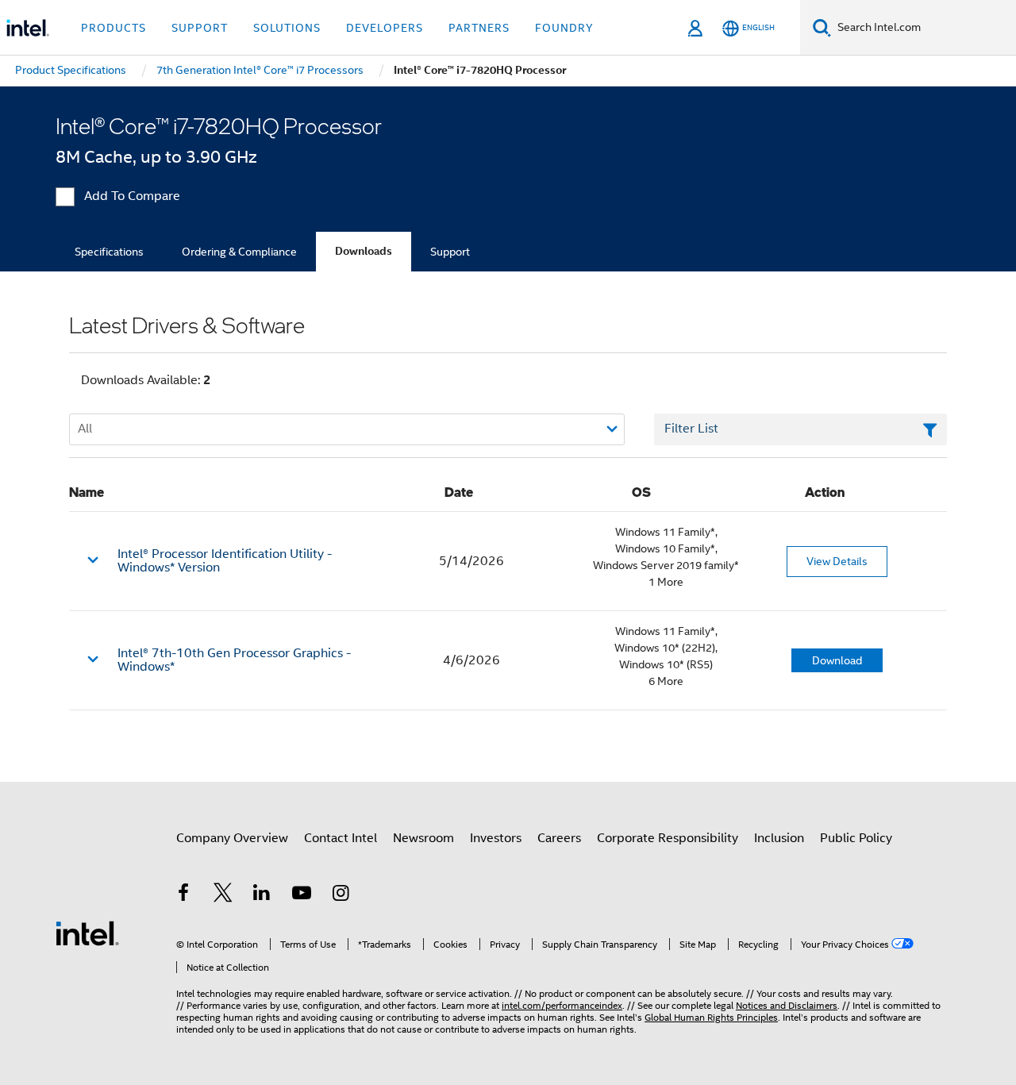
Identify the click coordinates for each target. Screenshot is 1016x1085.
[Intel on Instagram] (340, 895)
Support (450, 251)
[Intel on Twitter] (223, 895)
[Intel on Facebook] (183, 895)
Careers (559, 838)
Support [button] (199, 28)
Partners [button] (479, 28)
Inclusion (779, 838)
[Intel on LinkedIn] (261, 895)
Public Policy (856, 838)
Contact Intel (340, 838)
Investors (495, 838)
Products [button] (113, 28)
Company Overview (232, 838)
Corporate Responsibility (667, 838)
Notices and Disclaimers (786, 1005)
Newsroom (423, 838)
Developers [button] (384, 28)
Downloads (363, 251)
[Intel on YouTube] (301, 895)
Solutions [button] (287, 28)
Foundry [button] (564, 28)
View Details (837, 561)
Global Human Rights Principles (711, 1017)
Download (837, 660)
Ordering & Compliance (239, 251)
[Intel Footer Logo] (87, 933)
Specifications (109, 251)
